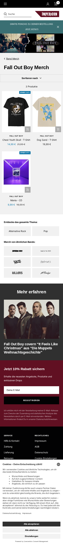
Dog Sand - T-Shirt (47, 139)
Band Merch (12, 58)
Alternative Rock (17, 231)
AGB (37, 446)
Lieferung (9, 452)
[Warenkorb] (56, 3)
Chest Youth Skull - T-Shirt (16, 139)
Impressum (40, 440)
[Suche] (26, 14)
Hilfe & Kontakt (11, 440)
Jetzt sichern (31, 29)
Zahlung (8, 446)
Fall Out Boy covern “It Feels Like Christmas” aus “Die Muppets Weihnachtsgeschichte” (31, 348)
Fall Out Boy (16, 136)
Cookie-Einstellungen (46, 458)
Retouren (8, 458)
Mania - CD (16, 200)
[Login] (47, 4)
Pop (46, 231)
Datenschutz (41, 452)
